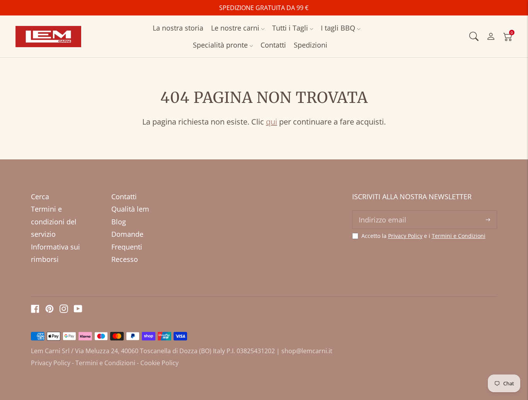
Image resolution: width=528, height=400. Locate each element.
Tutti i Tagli (290, 27)
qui (271, 121)
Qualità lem (130, 209)
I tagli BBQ (338, 27)
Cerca (40, 196)
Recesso (124, 259)
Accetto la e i (423, 236)
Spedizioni (310, 45)
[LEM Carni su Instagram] (64, 310)
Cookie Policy (159, 363)
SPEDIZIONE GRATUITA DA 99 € (263, 7)
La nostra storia (178, 27)
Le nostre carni (235, 27)
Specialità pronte (220, 45)
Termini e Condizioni (458, 235)
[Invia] (488, 219)
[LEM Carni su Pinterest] (49, 310)
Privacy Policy (405, 235)
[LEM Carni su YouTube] (78, 310)
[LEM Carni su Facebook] (35, 310)
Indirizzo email (381, 211)
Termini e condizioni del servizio (54, 221)
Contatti (273, 45)
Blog (118, 221)
